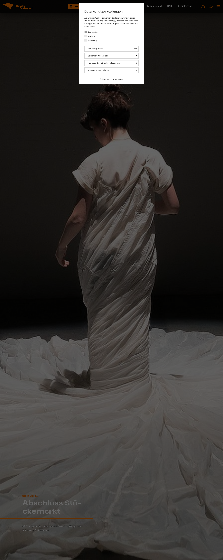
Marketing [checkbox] (92, 40)
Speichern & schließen (98, 56)
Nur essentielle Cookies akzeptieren (104, 63)
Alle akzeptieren (95, 48)
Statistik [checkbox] (91, 36)
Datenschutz (106, 79)
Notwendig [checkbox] (93, 32)
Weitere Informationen (98, 70)
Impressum (118, 79)
